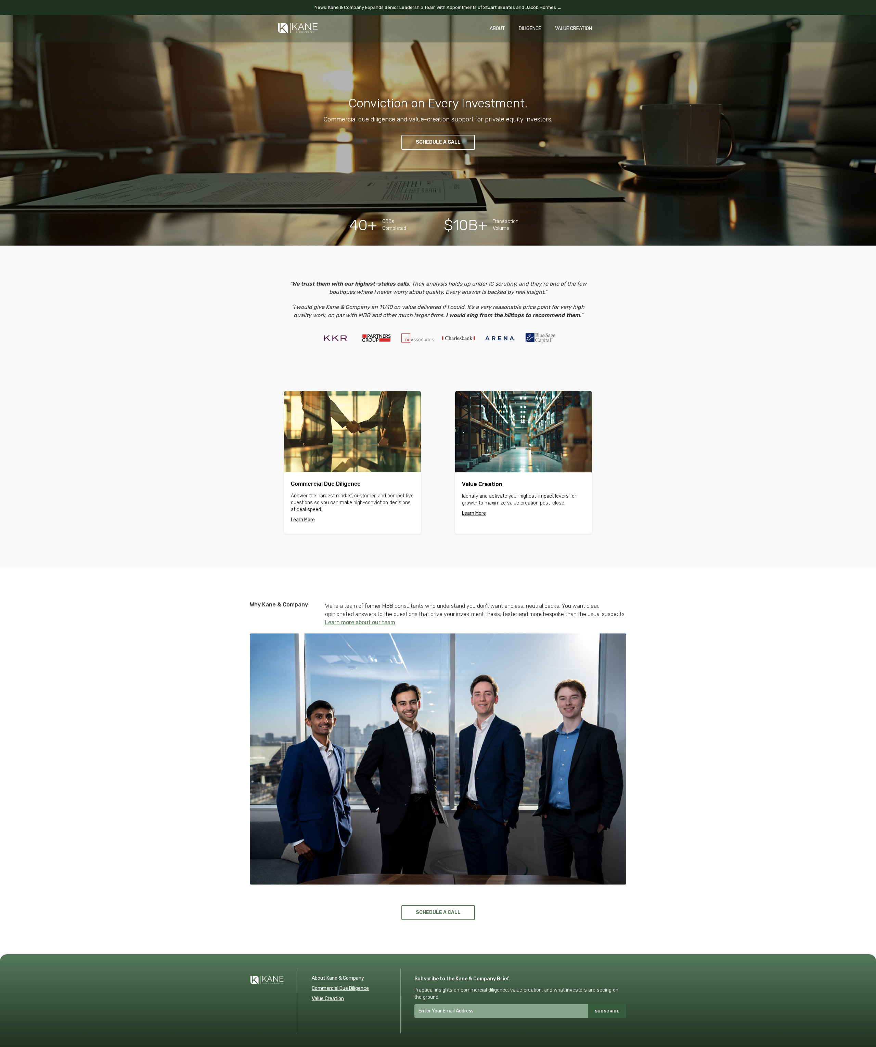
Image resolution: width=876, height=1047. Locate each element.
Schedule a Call (438, 142)
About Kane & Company (338, 978)
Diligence (530, 28)
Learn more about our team (360, 622)
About (497, 28)
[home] (297, 24)
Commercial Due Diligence (340, 988)
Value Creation (573, 28)
